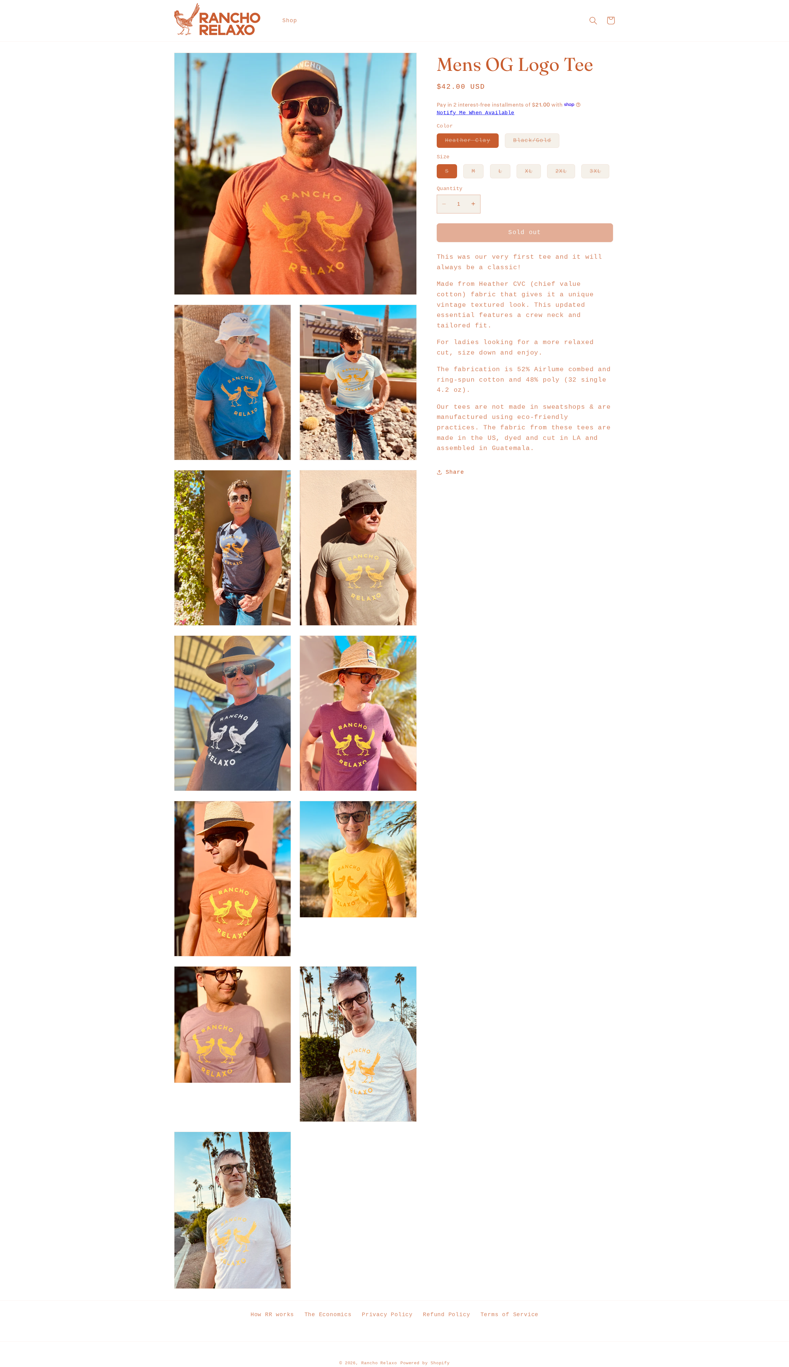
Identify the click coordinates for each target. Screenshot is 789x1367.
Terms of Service (509, 1315)
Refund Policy (446, 1315)
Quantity (450, 188)
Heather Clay (472, 142)
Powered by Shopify (425, 1363)
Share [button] (455, 472)
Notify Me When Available (475, 113)
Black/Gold (536, 142)
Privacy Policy (387, 1315)
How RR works (272, 1315)
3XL (599, 173)
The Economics (328, 1315)
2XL (565, 173)
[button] (593, 20)
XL (533, 173)
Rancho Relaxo (379, 1363)
